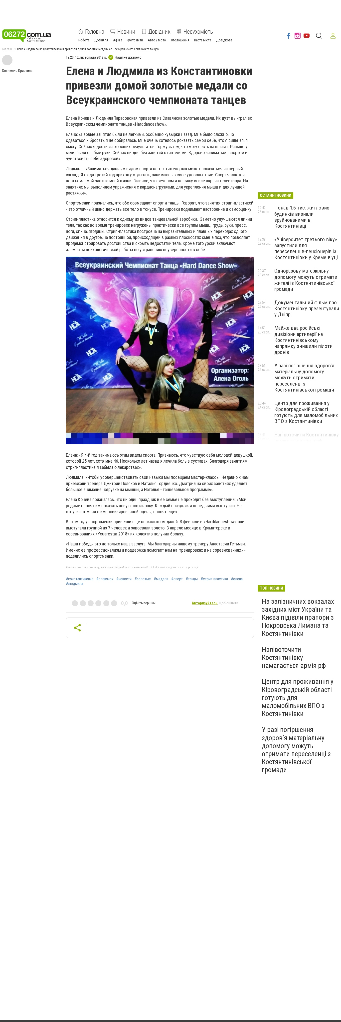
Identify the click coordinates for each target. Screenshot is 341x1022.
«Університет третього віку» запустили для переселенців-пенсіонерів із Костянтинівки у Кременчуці (306, 248)
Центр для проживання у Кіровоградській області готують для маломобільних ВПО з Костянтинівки (306, 412)
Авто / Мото (157, 40)
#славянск (104, 579)
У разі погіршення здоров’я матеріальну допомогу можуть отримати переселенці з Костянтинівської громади (304, 378)
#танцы (192, 579)
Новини (126, 31)
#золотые (143, 579)
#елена (237, 579)
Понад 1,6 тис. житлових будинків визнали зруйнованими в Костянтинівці (301, 217)
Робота (83, 40)
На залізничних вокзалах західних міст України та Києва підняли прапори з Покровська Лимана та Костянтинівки (298, 617)
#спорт (177, 579)
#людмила (74, 584)
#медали (161, 579)
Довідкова (224, 40)
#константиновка (79, 579)
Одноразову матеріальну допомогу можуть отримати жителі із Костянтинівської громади (305, 280)
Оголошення (180, 40)
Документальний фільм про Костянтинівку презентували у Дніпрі (306, 308)
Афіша (117, 40)
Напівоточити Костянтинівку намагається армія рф (306, 438)
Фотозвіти (135, 40)
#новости (124, 579)
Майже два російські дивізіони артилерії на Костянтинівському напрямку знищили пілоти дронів (303, 340)
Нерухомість (198, 31)
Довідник (159, 31)
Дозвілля (101, 40)
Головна (94, 31)
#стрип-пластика (214, 579)
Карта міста (202, 40)
